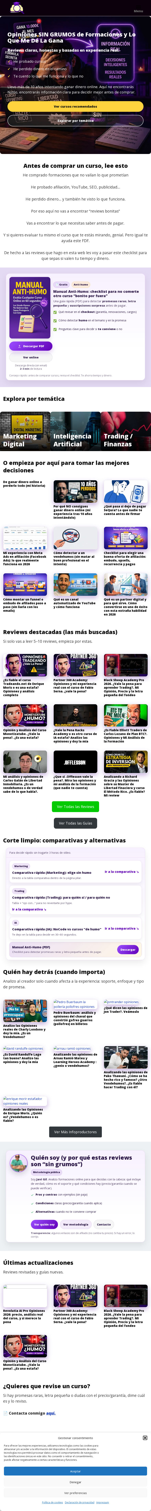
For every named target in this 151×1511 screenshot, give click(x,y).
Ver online (31, 357)
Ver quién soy (44, 1224)
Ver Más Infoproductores (75, 1132)
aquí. (51, 1413)
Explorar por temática (76, 120)
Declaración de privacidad (79, 1502)
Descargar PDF (33, 346)
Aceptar (75, 1471)
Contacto (104, 1224)
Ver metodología (75, 1224)
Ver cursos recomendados (75, 106)
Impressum (102, 1502)
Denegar (75, 1482)
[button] (145, 1438)
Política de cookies (52, 1502)
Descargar (128, 949)
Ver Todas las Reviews (75, 806)
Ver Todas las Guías (75, 823)
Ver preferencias (75, 1493)
